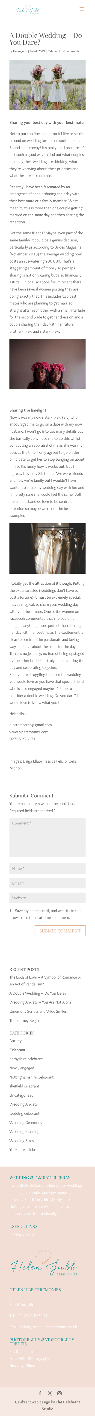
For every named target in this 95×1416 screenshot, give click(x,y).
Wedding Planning (24, 1131)
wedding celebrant (24, 1113)
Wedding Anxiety (23, 1104)
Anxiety (15, 1040)
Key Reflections (22, 1351)
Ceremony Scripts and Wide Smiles (38, 1011)
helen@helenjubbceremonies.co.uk (48, 1326)
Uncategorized (21, 1095)
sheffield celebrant (24, 1086)
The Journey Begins (24, 1020)
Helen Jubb (20, 51)
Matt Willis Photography (29, 1358)
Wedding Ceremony (25, 1122)
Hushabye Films (22, 1365)
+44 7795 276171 (32, 1315)
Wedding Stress (22, 1140)
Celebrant (54, 51)
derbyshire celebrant (26, 1058)
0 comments (71, 51)
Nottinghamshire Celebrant (31, 1077)
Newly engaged (21, 1067)
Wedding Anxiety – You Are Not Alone (40, 1002)
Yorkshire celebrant (25, 1149)
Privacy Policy (24, 1234)
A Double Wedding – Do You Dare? (37, 993)
